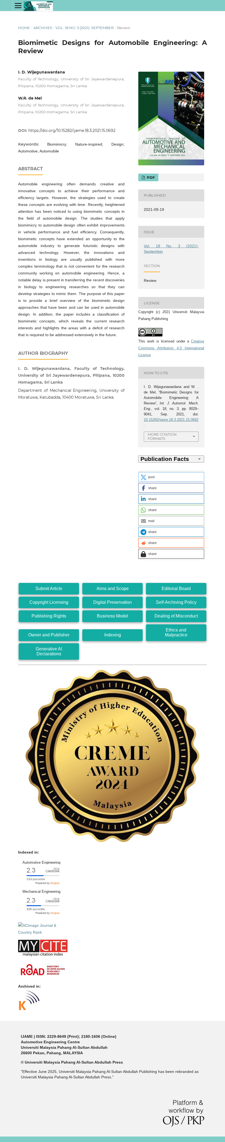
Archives (42, 27)
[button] (171, 477)
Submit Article (48, 588)
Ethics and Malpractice (176, 632)
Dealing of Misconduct (176, 616)
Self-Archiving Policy (176, 602)
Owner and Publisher (48, 635)
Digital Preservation (112, 602)
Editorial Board (176, 588)
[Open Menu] (18, 5)
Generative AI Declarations (49, 651)
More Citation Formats (162, 436)
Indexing (112, 635)
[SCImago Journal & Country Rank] (43, 932)
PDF (150, 177)
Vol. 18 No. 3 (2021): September (84, 27)
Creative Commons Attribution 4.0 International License (171, 348)
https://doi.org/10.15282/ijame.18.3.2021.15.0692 (72, 130)
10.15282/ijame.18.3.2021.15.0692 (171, 420)
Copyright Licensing (48, 602)
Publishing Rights (49, 616)
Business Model (112, 616)
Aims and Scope (113, 588)
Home (24, 27)
